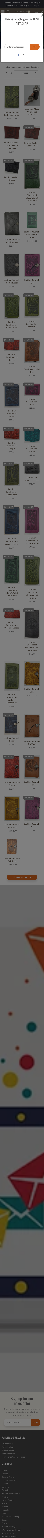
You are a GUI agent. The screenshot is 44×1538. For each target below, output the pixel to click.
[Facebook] (18, 55)
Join (35, 47)
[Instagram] (24, 55)
